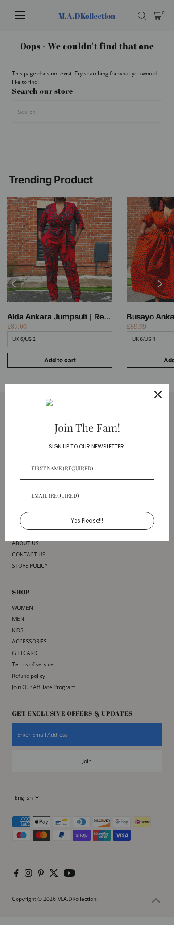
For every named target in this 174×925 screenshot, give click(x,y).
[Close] (158, 394)
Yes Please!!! (87, 520)
